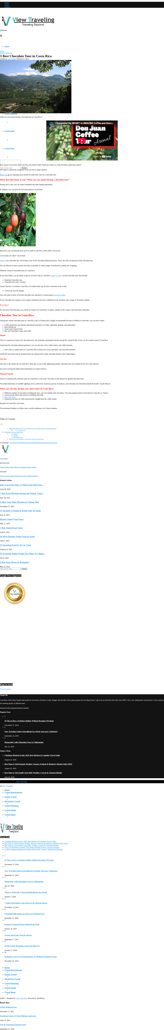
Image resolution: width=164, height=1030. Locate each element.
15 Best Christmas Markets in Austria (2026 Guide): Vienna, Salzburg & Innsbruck (33, 849)
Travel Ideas (9, 148)
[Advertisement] (67, 627)
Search (24, 168)
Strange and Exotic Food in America (18, 935)
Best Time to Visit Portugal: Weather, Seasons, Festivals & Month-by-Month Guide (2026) (38, 764)
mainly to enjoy (56, 276)
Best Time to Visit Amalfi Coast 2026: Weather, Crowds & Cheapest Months (33, 773)
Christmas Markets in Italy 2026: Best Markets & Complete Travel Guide (32, 755)
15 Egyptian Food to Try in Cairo (15, 545)
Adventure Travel (12, 801)
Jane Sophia (12, 59)
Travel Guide (9, 131)
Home (6, 3)
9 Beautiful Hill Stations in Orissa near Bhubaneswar (24, 914)
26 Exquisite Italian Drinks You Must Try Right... (22, 553)
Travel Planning (10, 114)
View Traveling (21, 781)
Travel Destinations (13, 792)
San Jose (15, 435)
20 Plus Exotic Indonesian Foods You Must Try (22, 946)
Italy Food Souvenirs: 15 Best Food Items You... (22, 485)
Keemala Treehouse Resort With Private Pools (21, 924)
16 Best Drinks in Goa (8, 1007)
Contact (7, 7)
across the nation (59, 295)
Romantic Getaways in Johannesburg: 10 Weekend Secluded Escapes (30, 957)
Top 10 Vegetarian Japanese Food (13, 1025)
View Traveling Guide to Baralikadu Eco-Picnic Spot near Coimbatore (31, 731)
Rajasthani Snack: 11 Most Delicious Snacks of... (18, 1016)
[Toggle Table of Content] (1, 425)
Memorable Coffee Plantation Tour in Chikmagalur (24, 742)
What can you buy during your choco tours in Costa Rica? (26, 439)
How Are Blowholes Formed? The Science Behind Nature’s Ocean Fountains (31, 847)
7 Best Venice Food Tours (11, 528)
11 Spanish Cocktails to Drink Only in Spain (20, 511)
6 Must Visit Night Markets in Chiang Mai (19, 502)
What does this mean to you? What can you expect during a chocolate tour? (32, 428)
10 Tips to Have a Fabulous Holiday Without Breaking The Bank (29, 721)
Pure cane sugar (10, 397)
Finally (2, 261)
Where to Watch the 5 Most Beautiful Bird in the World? (25, 892)
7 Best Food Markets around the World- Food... (22, 493)
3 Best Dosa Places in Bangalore (14, 562)
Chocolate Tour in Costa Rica (13, 432)
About (6, 5)
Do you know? (22, 430)
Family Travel (10, 797)
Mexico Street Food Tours (12, 519)
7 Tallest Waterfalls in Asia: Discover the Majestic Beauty (25, 903)
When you (3, 175)
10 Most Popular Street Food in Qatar (17, 536)
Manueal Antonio (18, 437)
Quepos (15, 434)
